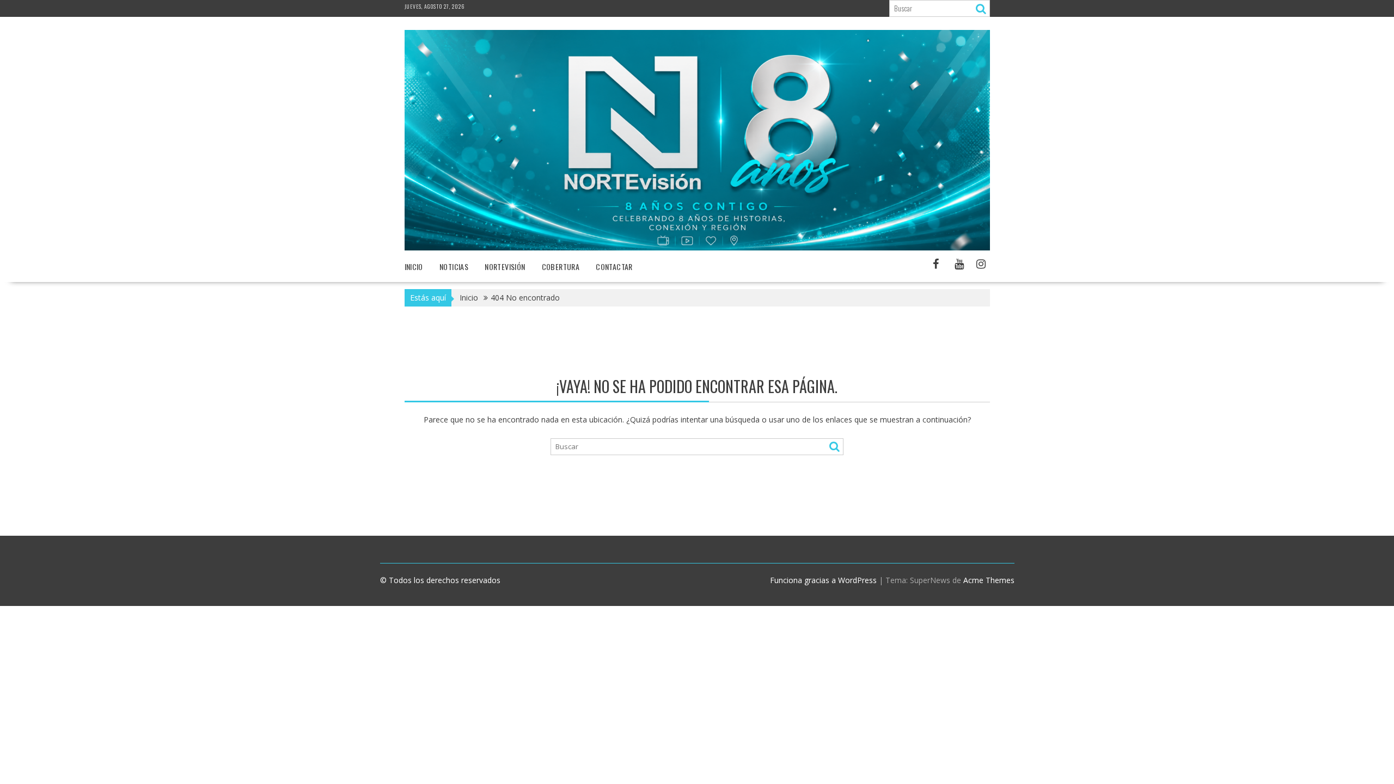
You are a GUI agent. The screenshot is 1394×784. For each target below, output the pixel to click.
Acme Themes (988, 580)
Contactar (614, 266)
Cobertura (561, 266)
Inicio (414, 266)
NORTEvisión (505, 266)
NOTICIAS (453, 266)
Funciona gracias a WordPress (823, 580)
